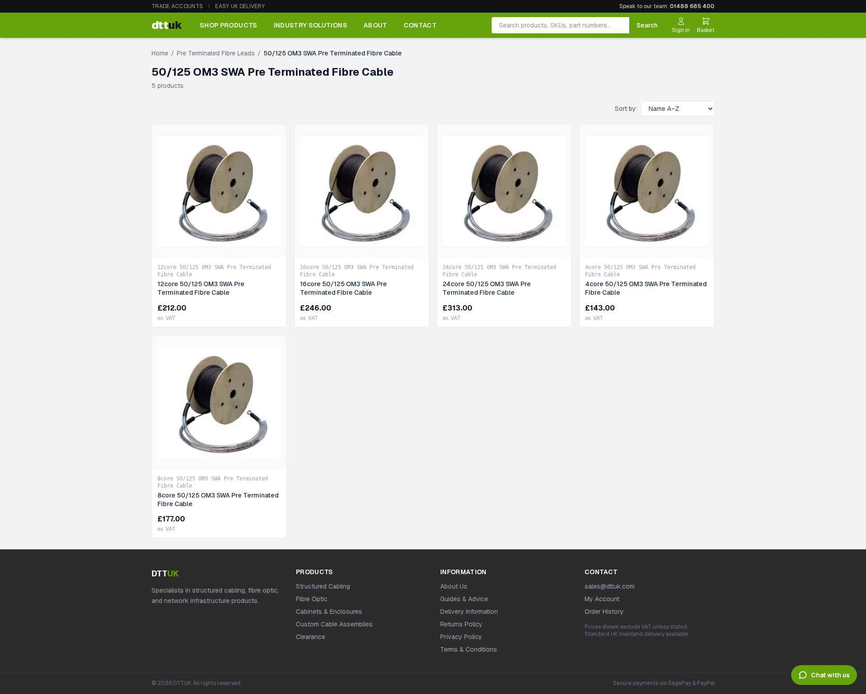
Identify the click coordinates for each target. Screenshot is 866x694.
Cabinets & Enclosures (329, 611)
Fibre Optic (311, 599)
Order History (604, 611)
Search (647, 25)
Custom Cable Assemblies (334, 624)
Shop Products (229, 25)
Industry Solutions (310, 25)
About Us (453, 586)
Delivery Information (469, 611)
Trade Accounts (177, 6)
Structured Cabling (323, 586)
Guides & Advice (464, 599)
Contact (420, 25)
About (375, 25)
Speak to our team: (666, 6)
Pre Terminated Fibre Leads (216, 53)
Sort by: (626, 109)
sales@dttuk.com (610, 586)
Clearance (310, 637)
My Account (602, 599)
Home (160, 53)
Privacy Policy (461, 637)
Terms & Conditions (468, 649)
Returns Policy (461, 624)
